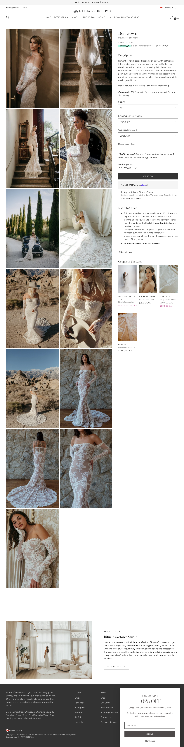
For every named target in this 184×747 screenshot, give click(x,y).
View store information (131, 198)
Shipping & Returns (109, 712)
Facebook (79, 702)
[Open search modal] (7, 17)
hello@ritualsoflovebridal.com (160, 223)
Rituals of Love (25, 735)
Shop (103, 697)
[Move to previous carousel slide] (169, 607)
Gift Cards (105, 702)
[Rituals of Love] (92, 11)
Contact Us (106, 717)
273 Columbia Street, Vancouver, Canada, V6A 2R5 (30, 711)
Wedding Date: (125, 164)
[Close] (177, 691)
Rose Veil (123, 344)
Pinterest (79, 712)
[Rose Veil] (127, 327)
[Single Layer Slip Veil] (127, 279)
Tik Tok (78, 717)
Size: (122, 101)
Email (77, 697)
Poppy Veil (164, 296)
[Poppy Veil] (168, 279)
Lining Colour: (130, 115)
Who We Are (107, 707)
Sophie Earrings (147, 296)
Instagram (80, 707)
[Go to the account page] (170, 17)
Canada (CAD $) (170, 8)
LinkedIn (79, 722)
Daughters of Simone (128, 37)
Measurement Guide (127, 144)
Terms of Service (109, 722)
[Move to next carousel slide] (175, 606)
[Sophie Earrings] (148, 279)
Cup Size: (127, 129)
